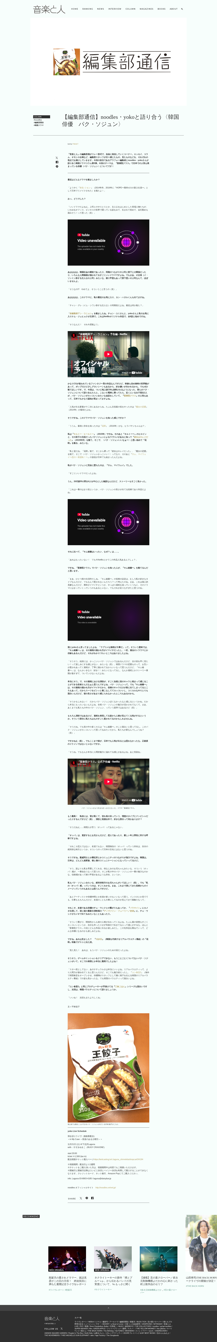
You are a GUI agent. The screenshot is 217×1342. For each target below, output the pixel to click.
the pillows (161, 1329)
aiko (92, 1335)
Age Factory (100, 1335)
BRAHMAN (129, 1331)
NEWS (100, 9)
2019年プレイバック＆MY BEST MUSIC (139, 1333)
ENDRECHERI (161, 1331)
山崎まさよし (99, 1333)
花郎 (104, 426)
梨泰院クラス (130, 396)
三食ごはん (120, 986)
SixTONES (119, 1331)
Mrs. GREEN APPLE (97, 1329)
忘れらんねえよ (163, 1333)
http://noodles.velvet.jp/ (105, 1188)
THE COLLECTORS (143, 1326)
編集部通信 (124, 1322)
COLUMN (131, 9)
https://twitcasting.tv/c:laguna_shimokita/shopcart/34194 (118, 1159)
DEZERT (106, 1324)
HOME (74, 9)
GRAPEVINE (147, 1324)
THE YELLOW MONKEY (146, 1329)
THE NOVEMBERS (52, 1335)
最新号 (105, 1322)
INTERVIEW (114, 9)
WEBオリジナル (94, 1322)
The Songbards (112, 1335)
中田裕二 (113, 1326)
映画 (86, 1326)
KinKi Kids (89, 1333)
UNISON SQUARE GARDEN (55, 1333)
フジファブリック (114, 1329)
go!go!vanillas (165, 1326)
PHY (81, 1326)
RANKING (87, 9)
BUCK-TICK (141, 1322)
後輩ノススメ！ (128, 1329)
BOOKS (162, 9)
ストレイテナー (141, 1331)
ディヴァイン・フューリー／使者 (119, 911)
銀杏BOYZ (129, 1326)
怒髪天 (132, 1322)
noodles (155, 1326)
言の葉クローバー (155, 1322)
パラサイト (135, 908)
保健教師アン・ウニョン (81, 313)
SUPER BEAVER (81, 1329)
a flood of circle (117, 1324)
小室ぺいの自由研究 (132, 1324)
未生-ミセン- (85, 188)
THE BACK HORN (95, 1331)
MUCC (121, 1326)
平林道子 (75, 144)
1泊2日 (99, 939)
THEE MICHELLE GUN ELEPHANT (75, 1335)
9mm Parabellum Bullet (99, 1326)
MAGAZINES (146, 9)
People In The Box (75, 1333)
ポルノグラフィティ (114, 1333)
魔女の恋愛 (141, 407)
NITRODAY (157, 1324)
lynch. (151, 1331)
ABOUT (174, 9)
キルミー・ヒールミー (84, 434)
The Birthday (109, 1331)
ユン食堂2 (136, 972)
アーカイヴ (113, 1322)
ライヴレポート (81, 1322)
